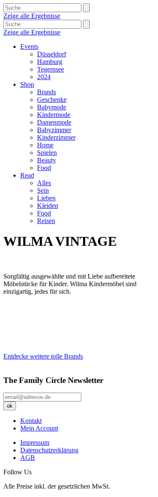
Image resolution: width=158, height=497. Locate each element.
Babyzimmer (54, 129)
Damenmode (54, 122)
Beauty (46, 160)
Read (27, 175)
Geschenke (52, 99)
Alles (44, 182)
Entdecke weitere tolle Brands (43, 356)
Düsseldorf (51, 54)
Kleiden (47, 205)
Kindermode (53, 114)
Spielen (47, 152)
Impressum (34, 442)
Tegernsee (50, 69)
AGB (27, 457)
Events (29, 46)
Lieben (46, 198)
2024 (44, 76)
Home (45, 145)
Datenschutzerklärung (49, 450)
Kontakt (31, 420)
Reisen (46, 220)
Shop (27, 84)
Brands (46, 92)
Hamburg (49, 61)
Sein (43, 190)
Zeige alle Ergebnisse (31, 15)
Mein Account (39, 428)
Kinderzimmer (56, 137)
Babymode (51, 107)
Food (44, 167)
